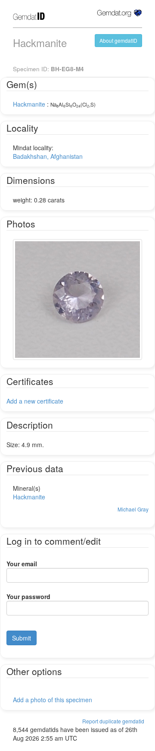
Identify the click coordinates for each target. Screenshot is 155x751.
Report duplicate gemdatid (113, 721)
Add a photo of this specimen (52, 699)
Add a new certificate (34, 401)
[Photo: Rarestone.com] (77, 299)
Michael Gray (133, 509)
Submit (21, 638)
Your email (21, 563)
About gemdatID (118, 40)
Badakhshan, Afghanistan (48, 156)
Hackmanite (29, 104)
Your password (28, 596)
